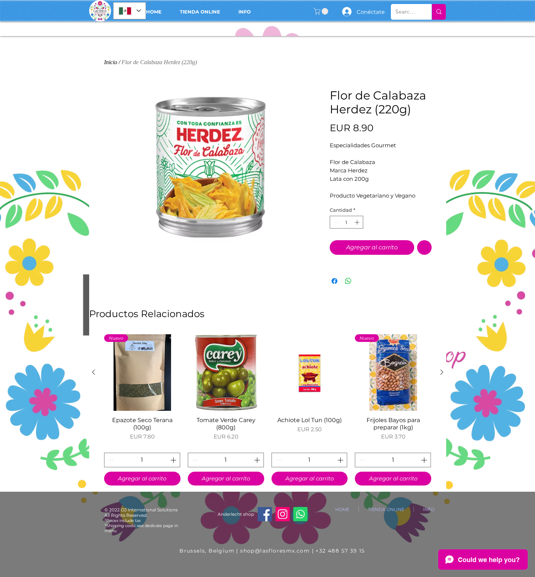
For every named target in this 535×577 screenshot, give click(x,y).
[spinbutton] (346, 222)
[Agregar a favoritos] (424, 247)
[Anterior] (93, 372)
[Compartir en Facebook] (334, 281)
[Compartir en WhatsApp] (348, 281)
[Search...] (439, 12)
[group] (267, 410)
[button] (322, 11)
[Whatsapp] (300, 514)
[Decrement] (335, 222)
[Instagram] (283, 514)
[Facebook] (265, 514)
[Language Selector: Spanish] (129, 10)
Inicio (110, 62)
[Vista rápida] (226, 372)
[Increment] (357, 222)
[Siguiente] (441, 372)
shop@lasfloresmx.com (275, 550)
